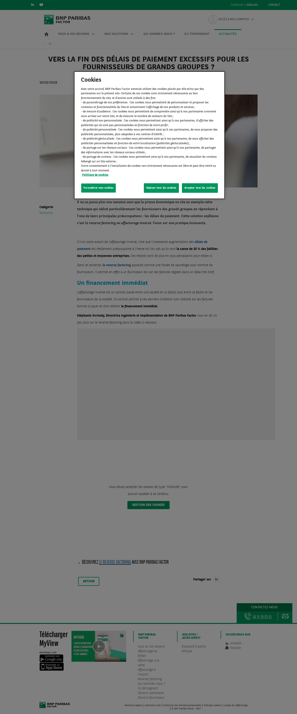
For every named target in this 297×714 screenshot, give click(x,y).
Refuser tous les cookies (161, 188)
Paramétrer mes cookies (98, 188)
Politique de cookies (95, 175)
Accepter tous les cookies (200, 188)
